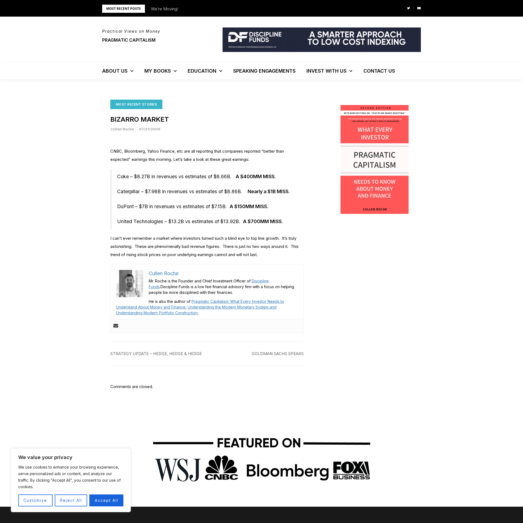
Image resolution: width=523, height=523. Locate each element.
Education (202, 71)
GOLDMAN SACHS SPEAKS (278, 353)
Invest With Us (326, 71)
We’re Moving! (164, 8)
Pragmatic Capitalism (129, 40)
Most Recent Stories (136, 104)
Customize (35, 500)
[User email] (115, 326)
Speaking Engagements (264, 71)
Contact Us (379, 71)
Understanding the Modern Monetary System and (232, 307)
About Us (114, 71)
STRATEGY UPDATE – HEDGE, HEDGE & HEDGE (156, 353)
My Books (157, 71)
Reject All (71, 500)
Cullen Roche (122, 129)
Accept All (106, 500)
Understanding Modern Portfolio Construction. (157, 312)
